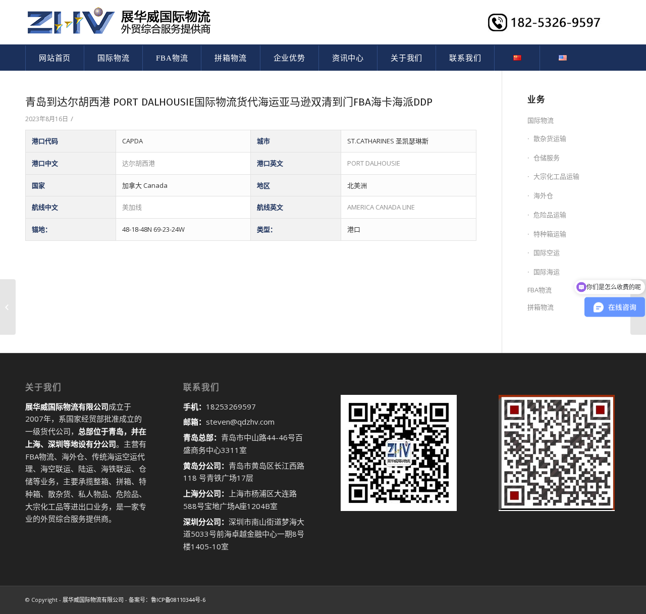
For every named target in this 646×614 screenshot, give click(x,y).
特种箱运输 (549, 233)
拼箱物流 (540, 307)
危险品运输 (549, 214)
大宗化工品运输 (556, 176)
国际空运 (546, 252)
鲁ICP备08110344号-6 (178, 599)
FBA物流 (539, 289)
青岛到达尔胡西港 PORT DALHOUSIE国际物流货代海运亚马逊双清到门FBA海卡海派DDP (229, 102)
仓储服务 (546, 157)
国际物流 (540, 120)
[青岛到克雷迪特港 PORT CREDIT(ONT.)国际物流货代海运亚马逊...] (8, 307)
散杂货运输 (549, 138)
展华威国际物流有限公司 (93, 599)
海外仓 (543, 195)
